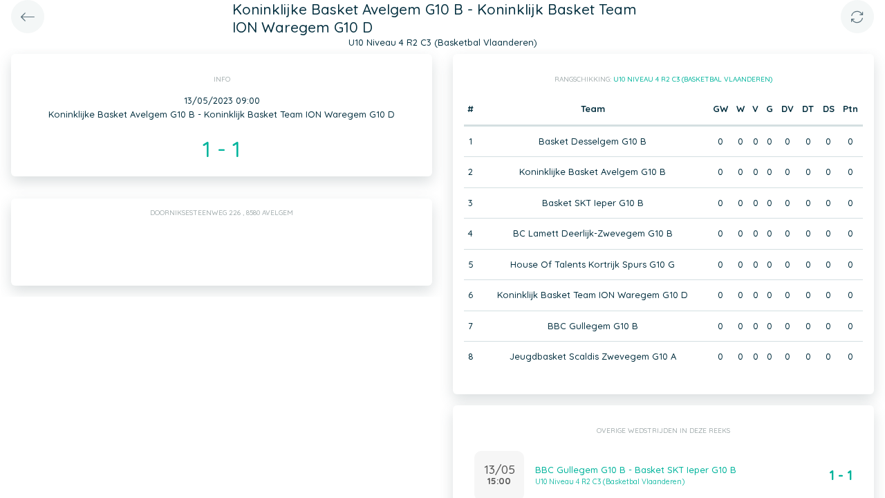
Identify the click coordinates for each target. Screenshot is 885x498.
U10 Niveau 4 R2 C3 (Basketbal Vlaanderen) (692, 79)
